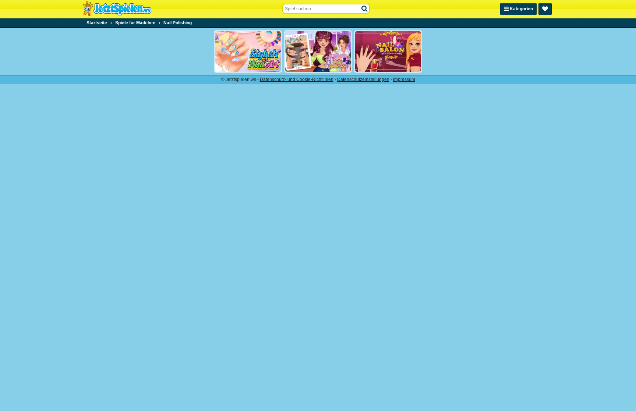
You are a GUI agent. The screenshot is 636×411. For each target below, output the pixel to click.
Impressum (404, 79)
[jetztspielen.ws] (117, 9)
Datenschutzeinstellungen (363, 79)
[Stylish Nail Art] (248, 51)
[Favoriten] (545, 9)
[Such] (364, 8)
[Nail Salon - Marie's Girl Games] (388, 51)
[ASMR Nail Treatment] (318, 51)
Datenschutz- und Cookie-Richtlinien (296, 79)
